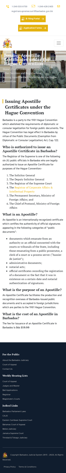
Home (6, 69)
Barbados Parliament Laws (14, 411)
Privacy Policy (10, 467)
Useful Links (18, 69)
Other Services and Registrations (22, 73)
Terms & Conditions (27, 467)
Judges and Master (11, 386)
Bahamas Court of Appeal (14, 424)
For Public (33, 69)
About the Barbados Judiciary (16, 360)
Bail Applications (10, 390)
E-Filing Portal (32, 19)
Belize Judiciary (9, 429)
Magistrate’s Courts (11, 399)
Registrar (6, 394)
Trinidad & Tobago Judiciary (15, 437)
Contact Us (8, 369)
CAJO (5, 416)
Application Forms (32, 28)
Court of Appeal (10, 364)
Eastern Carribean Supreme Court (17, 420)
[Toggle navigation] (58, 43)
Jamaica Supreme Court (13, 433)
